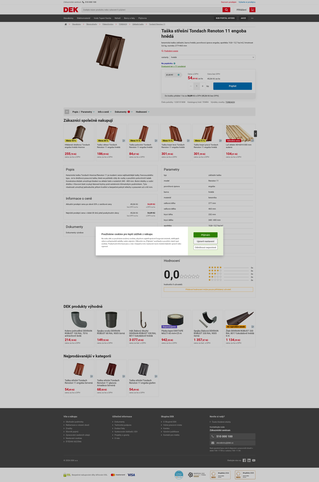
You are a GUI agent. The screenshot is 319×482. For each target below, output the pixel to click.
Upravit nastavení (205, 241)
